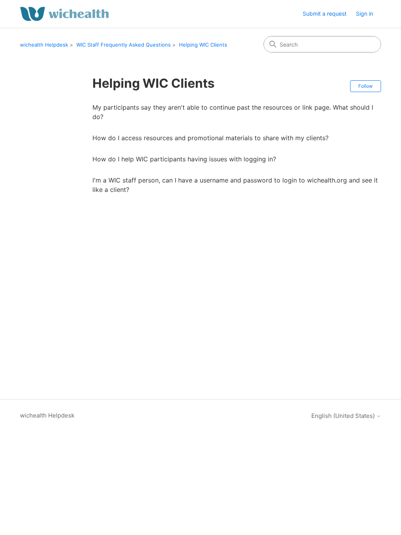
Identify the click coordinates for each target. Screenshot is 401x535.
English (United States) (343, 415)
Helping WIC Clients (203, 45)
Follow (365, 86)
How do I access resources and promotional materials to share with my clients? (210, 138)
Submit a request (325, 13)
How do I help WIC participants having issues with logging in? (184, 159)
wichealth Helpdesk (44, 45)
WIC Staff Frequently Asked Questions (123, 45)
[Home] (64, 14)
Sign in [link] (364, 13)
